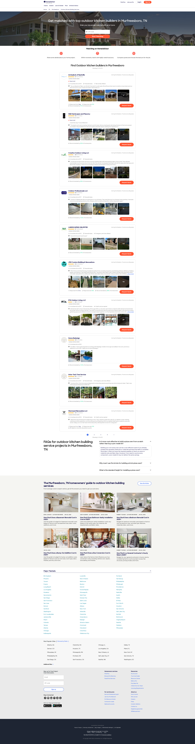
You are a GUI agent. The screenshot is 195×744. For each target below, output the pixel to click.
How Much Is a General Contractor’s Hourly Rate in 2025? (132, 554)
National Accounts (109, 704)
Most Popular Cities (50, 641)
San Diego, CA (51, 659)
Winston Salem (84, 622)
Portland (119, 576)
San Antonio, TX (129, 656)
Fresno (46, 584)
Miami (45, 620)
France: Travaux (78, 727)
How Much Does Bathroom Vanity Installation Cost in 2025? (96, 518)
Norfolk (118, 614)
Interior (46, 5)
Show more (131, 274)
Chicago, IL (101, 645)
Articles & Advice (73, 5)
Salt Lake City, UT (103, 656)
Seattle (118, 622)
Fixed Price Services (110, 678)
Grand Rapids (84, 589)
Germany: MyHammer (88, 727)
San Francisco (48, 600)
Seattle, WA (102, 659)
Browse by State (62, 641)
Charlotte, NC (77, 645)
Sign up (53, 689)
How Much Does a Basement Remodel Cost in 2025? (60, 518)
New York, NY (128, 652)
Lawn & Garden (59, 5)
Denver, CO (50, 648)
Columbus (83, 630)
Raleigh (82, 620)
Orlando (46, 622)
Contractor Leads (109, 701)
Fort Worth (119, 603)
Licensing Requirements (137, 688)
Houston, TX (76, 648)
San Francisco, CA (78, 659)
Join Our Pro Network (110, 696)
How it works (134, 694)
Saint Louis (83, 600)
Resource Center (135, 678)
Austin (118, 595)
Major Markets (50, 571)
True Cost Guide (135, 676)
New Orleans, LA (103, 652)
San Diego (47, 598)
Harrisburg (119, 579)
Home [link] (45, 9)
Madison (118, 625)
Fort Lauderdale (49, 614)
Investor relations (135, 704)
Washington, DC (129, 659)
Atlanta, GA (50, 645)
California (93, 732)
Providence (119, 587)
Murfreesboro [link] (55, 9)
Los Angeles (47, 589)
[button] (74, 95)
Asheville (82, 611)
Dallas (118, 598)
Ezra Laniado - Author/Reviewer (53, 514)
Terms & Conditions (106, 734)
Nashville (119, 592)
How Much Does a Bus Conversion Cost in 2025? (95, 554)
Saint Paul (83, 595)
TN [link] (49, 9)
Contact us (134, 706)
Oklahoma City (84, 633)
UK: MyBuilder (117, 727)
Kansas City (83, 598)
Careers (133, 699)
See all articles (144, 483)
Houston (119, 606)
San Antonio (120, 609)
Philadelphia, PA (52, 656)
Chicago (46, 630)
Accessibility (105, 732)
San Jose (46, 603)
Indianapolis (47, 633)
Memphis (119, 589)
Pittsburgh (119, 584)
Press (132, 701)
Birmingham (47, 576)
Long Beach (47, 587)
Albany (82, 606)
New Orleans (84, 579)
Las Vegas (83, 603)
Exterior (51, 5)
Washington (47, 611)
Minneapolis (83, 592)
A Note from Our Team (137, 685)
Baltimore (83, 581)
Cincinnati (83, 625)
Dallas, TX (127, 645)
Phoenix (46, 579)
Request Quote (126, 105)
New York (83, 609)
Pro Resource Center (110, 699)
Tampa (46, 625)
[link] (97, 76)
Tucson (46, 581)
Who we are (134, 696)
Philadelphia (120, 581)
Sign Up (147, 2)
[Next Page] (114, 435)
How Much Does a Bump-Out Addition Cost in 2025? (60, 554)
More (66, 5)
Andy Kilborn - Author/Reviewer (89, 514)
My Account (134, 673)
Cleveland (83, 628)
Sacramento (47, 595)
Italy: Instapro (98, 727)
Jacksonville (47, 617)
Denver (46, 606)
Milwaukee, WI (51, 652)
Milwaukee (119, 628)
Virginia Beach (120, 620)
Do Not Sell (98, 732)
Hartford (46, 609)
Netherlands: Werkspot (107, 727)
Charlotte (83, 614)
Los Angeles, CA (103, 648)
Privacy (88, 732)
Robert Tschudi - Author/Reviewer (127, 514)
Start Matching (97, 36)
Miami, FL (127, 648)
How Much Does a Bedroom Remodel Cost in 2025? (133, 518)
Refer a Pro (134, 681)
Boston (82, 584)
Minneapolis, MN (78, 652)
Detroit (82, 587)
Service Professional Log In (112, 694)
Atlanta (46, 628)
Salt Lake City (120, 611)
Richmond (119, 617)
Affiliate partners (135, 711)
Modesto (46, 592)
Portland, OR (77, 656)
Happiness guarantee (136, 709)
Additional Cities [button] (48, 664)
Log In (139, 2)
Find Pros (107, 673)
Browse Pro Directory (110, 676)
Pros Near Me (134, 683)
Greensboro (83, 617)
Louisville (83, 576)
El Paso (118, 600)
